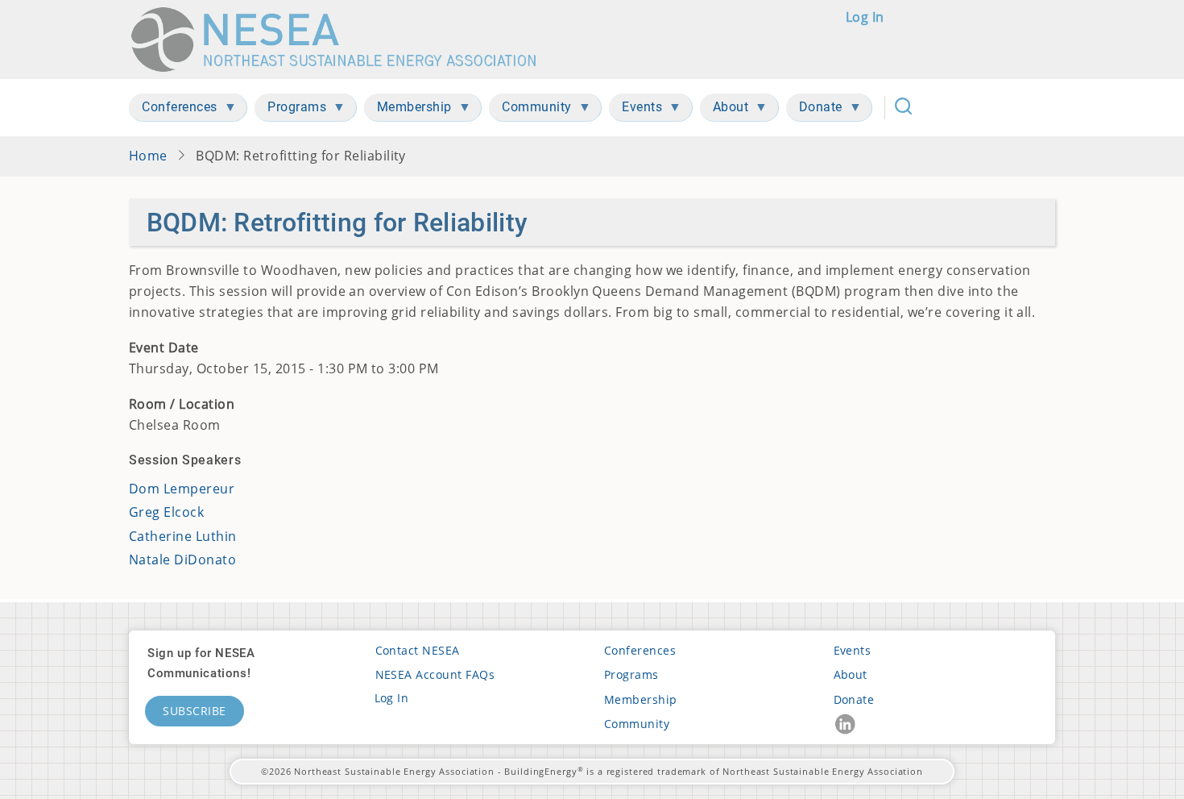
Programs (631, 674)
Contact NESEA (417, 650)
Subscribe (194, 710)
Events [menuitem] (635, 110)
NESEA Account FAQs (435, 674)
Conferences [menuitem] (173, 110)
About (850, 674)
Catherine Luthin (183, 536)
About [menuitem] (724, 110)
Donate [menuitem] (814, 110)
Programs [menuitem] (290, 110)
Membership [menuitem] (408, 110)
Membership (640, 699)
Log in (865, 17)
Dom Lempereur (181, 488)
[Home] (341, 39)
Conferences (640, 650)
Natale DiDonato (182, 559)
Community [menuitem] (530, 110)
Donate (854, 699)
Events (852, 650)
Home (148, 155)
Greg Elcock (166, 512)
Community (636, 723)
